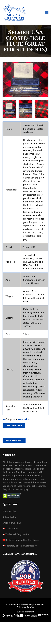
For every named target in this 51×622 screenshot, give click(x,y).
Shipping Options (12, 522)
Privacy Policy (9, 511)
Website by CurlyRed (25, 607)
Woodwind (23, 419)
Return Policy (9, 517)
